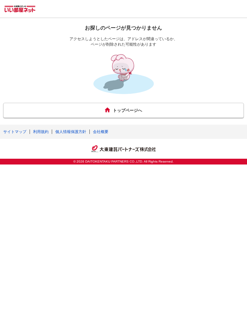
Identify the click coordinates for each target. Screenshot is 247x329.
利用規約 (41, 131)
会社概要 (100, 131)
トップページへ (127, 110)
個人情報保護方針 (70, 131)
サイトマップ (14, 131)
